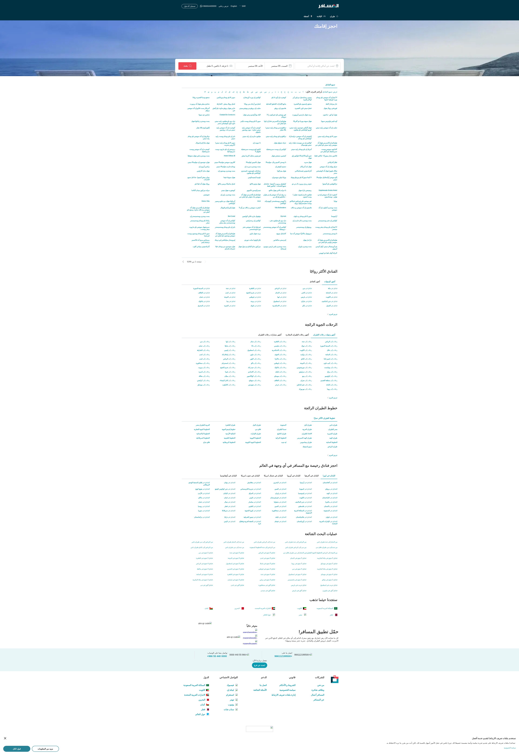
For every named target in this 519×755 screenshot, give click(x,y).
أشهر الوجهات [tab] (329, 281)
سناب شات (229, 709)
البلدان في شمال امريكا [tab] (273, 476)
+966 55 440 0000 (217, 656)
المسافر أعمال (317, 695)
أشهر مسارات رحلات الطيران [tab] (269, 335)
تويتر (232, 700)
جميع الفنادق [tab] (330, 85)
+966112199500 (283, 656)
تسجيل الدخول (189, 6)
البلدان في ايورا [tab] (329, 476)
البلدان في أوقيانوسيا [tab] (228, 476)
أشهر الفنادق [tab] (315, 281)
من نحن (320, 685)
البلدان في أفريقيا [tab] (312, 476)
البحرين (202, 700)
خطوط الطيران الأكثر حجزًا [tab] (324, 418)
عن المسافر (318, 700)
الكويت (202, 690)
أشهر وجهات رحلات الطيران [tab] (324, 335)
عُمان (202, 704)
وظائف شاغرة (318, 690)
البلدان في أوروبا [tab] (293, 476)
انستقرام (230, 695)
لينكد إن (230, 690)
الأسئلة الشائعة (260, 690)
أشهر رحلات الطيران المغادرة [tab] (297, 335)
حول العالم (200, 714)
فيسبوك (230, 685)
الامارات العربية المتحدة (194, 695)
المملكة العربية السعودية (194, 685)
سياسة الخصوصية (287, 690)
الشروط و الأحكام (287, 685)
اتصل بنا (263, 685)
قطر (203, 709)
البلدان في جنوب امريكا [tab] (250, 476)
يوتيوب (231, 704)
